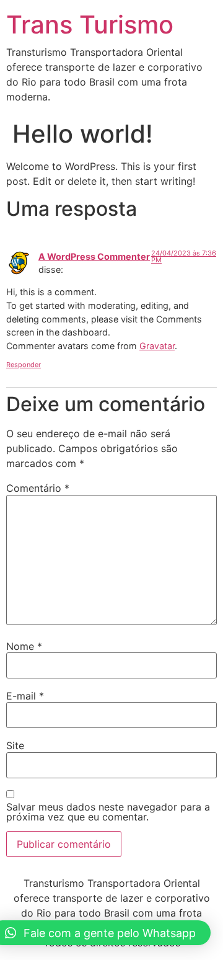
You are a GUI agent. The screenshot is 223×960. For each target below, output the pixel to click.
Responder (23, 364)
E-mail (25, 696)
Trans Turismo (89, 24)
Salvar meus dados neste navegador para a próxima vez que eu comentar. (108, 812)
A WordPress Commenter (94, 256)
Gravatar (157, 345)
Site (15, 745)
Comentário (37, 488)
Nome (24, 646)
